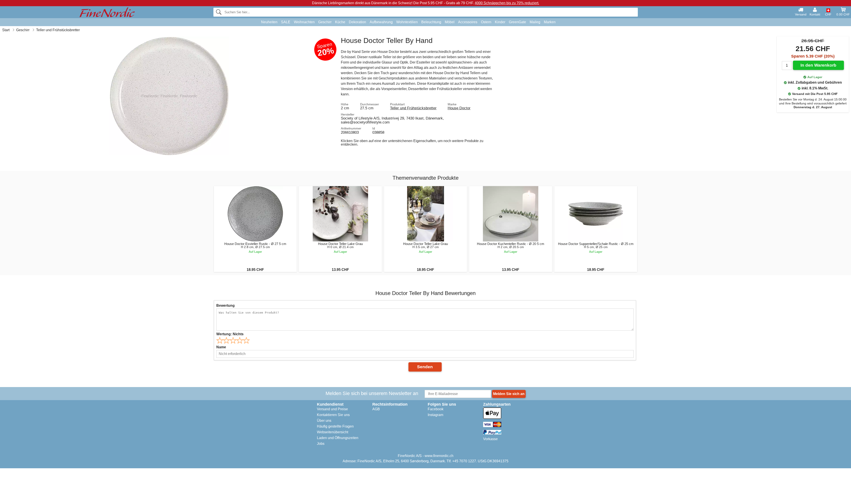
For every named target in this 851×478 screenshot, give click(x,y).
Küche (340, 22)
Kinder (500, 22)
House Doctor (459, 108)
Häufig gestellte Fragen (335, 426)
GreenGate (517, 22)
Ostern (486, 22)
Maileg (535, 22)
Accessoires (467, 22)
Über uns (324, 420)
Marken (550, 22)
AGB (376, 409)
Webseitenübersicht (332, 432)
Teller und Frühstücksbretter (413, 108)
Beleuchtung (431, 22)
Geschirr (325, 22)
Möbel (450, 22)
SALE (285, 22)
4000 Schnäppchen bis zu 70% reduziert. (507, 3)
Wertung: (230, 334)
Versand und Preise (332, 409)
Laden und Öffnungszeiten (337, 438)
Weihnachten (304, 22)
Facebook (435, 409)
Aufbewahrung (381, 22)
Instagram (435, 415)
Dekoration (357, 22)
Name (221, 347)
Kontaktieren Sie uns (333, 415)
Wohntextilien (407, 22)
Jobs (320, 443)
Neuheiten (269, 22)
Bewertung (225, 305)
